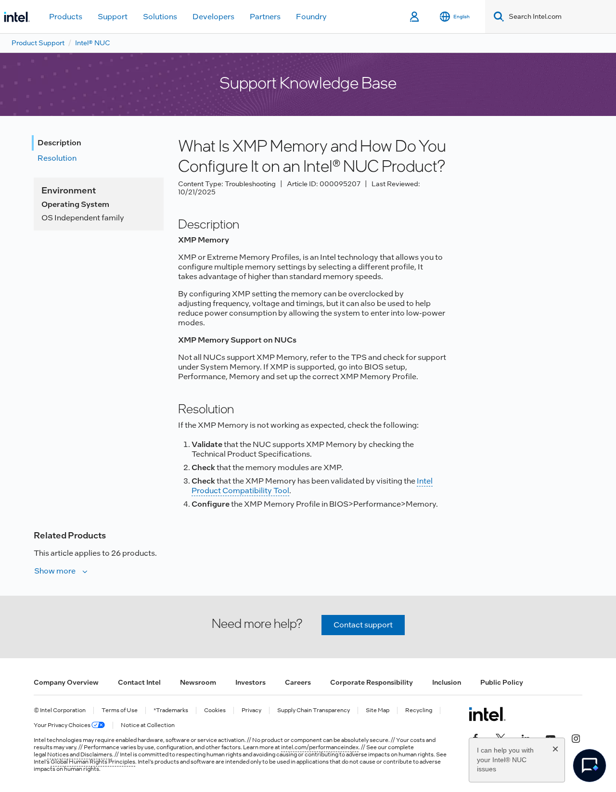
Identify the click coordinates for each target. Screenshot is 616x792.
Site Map (377, 710)
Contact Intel (139, 682)
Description (59, 143)
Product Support (38, 42)
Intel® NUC (92, 42)
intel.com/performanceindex (320, 747)
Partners (265, 17)
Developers (213, 17)
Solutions (160, 17)
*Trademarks (171, 710)
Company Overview (66, 682)
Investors (250, 682)
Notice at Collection (148, 725)
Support (113, 17)
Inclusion (446, 682)
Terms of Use (120, 710)
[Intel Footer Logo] (487, 714)
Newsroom (198, 682)
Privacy (251, 710)
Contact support (363, 625)
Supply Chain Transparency (313, 710)
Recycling (418, 710)
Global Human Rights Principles (93, 762)
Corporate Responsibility (371, 682)
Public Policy (501, 682)
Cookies (215, 710)
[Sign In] (415, 17)
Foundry (311, 17)
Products (65, 17)
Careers (298, 682)
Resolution (57, 158)
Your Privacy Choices (62, 725)
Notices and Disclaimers (79, 754)
